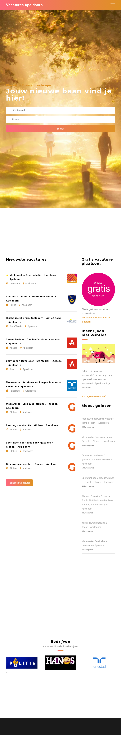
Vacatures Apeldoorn (24, 5)
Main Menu (113, 5)
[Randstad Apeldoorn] (60, 663)
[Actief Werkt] (98, 663)
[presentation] (6, 672)
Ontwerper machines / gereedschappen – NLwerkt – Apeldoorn (97, 459)
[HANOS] (22, 662)
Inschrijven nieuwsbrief (94, 396)
